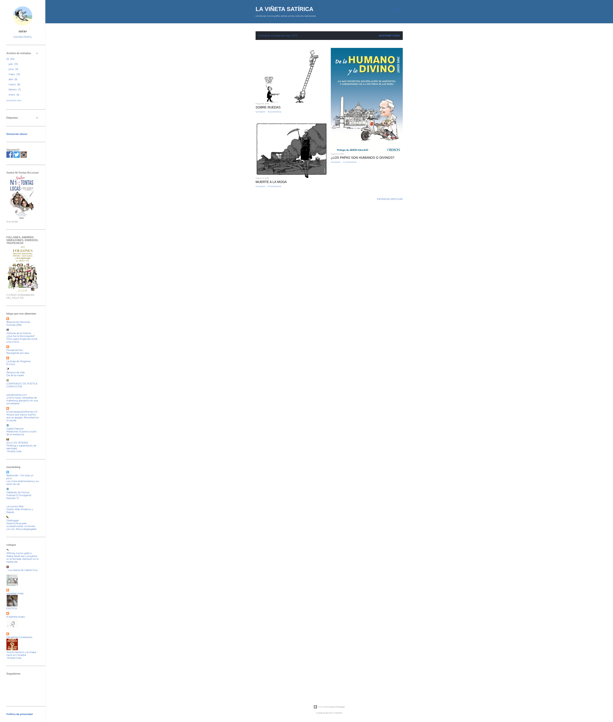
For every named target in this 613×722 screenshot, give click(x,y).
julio (13, 64)
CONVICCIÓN (14, 386)
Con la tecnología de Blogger (332, 707)
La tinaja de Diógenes (18, 361)
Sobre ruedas (268, 107)
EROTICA (11, 608)
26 (10, 58)
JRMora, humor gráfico (19, 553)
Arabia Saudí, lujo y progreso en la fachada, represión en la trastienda (22, 559)
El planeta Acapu (15, 616)
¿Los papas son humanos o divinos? (362, 157)
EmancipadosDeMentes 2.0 (22, 411)
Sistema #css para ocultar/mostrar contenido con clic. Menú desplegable (21, 526)
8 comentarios (274, 111)
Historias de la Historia (18, 333)
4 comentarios (349, 162)
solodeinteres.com (16, 394)
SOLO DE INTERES (17, 442)
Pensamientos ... (15, 350)
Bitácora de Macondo (18, 322)
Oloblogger (12, 520)
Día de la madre (15, 375)
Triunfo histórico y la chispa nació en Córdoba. (21, 654)
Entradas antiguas (390, 199)
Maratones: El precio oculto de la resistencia (21, 433)
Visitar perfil (22, 37)
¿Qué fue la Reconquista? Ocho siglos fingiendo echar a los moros (22, 339)
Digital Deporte (15, 428)
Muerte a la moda (271, 182)
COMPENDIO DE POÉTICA (21, 383)
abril (13, 79)
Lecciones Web (15, 506)
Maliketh (338, 713)
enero (14, 94)
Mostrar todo (389, 35)
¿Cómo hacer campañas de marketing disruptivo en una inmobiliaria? (22, 400)
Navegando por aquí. (18, 353)
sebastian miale (15, 593)
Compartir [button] (260, 111)
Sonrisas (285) (14, 324)
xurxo (23, 30)
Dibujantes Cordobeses (19, 637)
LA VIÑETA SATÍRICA (284, 9)
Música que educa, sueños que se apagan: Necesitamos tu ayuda (22, 417)
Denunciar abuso (16, 134)
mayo (14, 74)
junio (13, 69)
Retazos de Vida (15, 372)
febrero (14, 89)
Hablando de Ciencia (17, 492)
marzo (14, 84)
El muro (10, 364)
